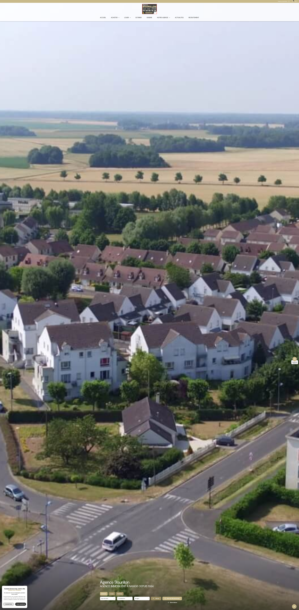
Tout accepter (21, 604)
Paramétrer (8, 604)
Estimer (119, 594)
